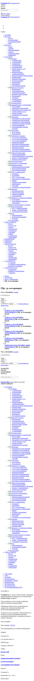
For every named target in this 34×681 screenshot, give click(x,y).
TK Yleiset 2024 (9, 584)
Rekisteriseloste (9, 582)
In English (8, 577)
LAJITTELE (5, 304)
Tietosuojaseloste (10, 579)
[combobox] (9, 10)
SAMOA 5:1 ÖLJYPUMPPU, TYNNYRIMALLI (14, 332)
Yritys (6, 575)
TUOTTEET (8, 278)
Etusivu (7, 276)
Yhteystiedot (8, 574)
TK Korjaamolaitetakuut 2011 (13, 587)
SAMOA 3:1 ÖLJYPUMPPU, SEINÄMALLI (14, 318)
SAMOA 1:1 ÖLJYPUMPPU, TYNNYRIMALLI (14, 311)
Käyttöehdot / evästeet (11, 580)
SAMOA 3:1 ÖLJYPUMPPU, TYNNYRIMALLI (14, 325)
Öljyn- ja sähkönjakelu (11, 279)
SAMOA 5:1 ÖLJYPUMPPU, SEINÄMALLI (14, 339)
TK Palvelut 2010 (10, 585)
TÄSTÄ (12, 625)
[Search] (1, 12)
